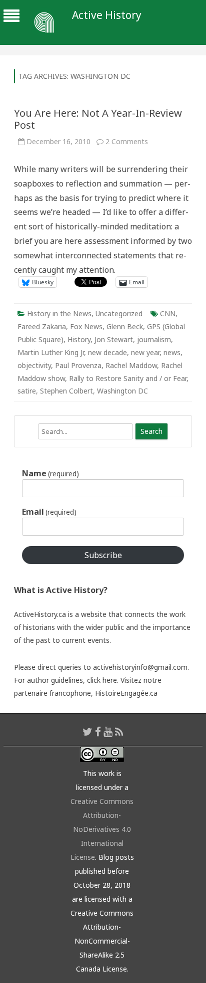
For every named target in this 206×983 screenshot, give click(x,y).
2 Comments (127, 141)
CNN (168, 313)
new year (145, 352)
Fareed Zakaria (42, 326)
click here (102, 680)
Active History (107, 15)
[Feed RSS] (119, 732)
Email (49, 512)
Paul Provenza (78, 365)
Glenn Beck (124, 326)
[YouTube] (108, 732)
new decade (107, 352)
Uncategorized (119, 313)
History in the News (59, 313)
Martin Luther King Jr (51, 352)
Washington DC (122, 390)
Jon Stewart (113, 339)
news (172, 352)
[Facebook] (98, 732)
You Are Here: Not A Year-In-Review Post (98, 119)
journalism (154, 339)
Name (50, 473)
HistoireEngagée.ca (126, 693)
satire (27, 390)
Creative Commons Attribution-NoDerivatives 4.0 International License (102, 829)
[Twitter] (87, 732)
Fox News (86, 326)
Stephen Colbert (66, 390)
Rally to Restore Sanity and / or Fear (127, 378)
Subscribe (103, 555)
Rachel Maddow (131, 365)
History (79, 339)
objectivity (34, 365)
